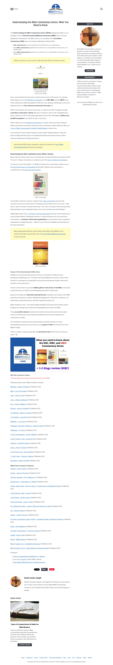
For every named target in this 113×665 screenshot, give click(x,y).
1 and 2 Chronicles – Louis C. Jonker (21, 502)
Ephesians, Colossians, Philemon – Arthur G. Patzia (26, 426)
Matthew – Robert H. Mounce (20, 387)
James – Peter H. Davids (18, 448)
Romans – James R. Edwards (19, 408)
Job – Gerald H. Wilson (17, 511)
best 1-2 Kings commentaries (57, 160)
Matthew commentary (35, 100)
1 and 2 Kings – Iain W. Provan (20, 497)
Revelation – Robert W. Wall (19, 461)
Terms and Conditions (55, 657)
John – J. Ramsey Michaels (18, 400)
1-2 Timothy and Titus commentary (39, 214)
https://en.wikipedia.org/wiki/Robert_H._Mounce (29, 556)
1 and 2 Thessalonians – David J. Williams (23, 434)
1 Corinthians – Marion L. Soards (20, 413)
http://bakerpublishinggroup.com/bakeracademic (29, 562)
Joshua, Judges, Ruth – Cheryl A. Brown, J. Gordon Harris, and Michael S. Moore (35, 486)
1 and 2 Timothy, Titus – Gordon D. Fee (22, 439)
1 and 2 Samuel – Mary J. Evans (20, 493)
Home (23, 657)
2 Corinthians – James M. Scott (20, 417)
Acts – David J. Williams (18, 404)
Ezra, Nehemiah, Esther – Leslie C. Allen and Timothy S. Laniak (30, 506)
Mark (84, 657)
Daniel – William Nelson (18, 539)
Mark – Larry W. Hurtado (18, 391)
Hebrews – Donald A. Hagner (19, 443)
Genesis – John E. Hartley (18, 469)
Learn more (90, 70)
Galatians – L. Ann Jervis (18, 421)
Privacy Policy (43, 657)
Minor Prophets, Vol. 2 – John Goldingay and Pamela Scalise (29, 548)
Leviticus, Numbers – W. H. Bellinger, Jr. (23, 477)
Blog (64, 657)
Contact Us (29, 657)
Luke (68, 657)
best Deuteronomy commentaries (24, 167)
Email (44, 569)
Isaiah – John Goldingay (17, 526)
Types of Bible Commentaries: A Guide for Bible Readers (29, 128)
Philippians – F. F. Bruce (17, 430)
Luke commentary (49, 201)
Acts (73, 657)
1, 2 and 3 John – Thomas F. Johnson (21, 456)
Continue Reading (24, 645)
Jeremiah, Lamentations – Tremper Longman (25, 531)
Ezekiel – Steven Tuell (17, 535)
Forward (23, 559)
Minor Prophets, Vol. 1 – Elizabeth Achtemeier (25, 544)
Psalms (90, 657)
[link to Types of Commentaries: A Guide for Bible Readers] (24, 611)
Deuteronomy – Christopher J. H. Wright (23, 482)
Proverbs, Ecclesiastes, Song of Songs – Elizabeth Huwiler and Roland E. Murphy (36, 519)
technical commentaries (34, 123)
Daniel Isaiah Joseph (32, 578)
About (36, 657)
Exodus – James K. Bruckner (19, 473)
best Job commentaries (33, 170)
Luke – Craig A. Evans (17, 395)
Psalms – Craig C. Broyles (18, 515)
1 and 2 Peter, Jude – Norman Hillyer (22, 452)
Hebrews (79, 657)
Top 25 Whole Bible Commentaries (54, 234)
